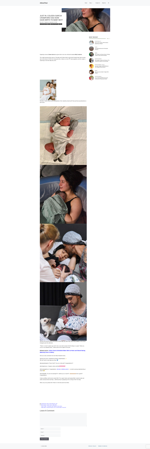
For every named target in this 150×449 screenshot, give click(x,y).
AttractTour (44, 3)
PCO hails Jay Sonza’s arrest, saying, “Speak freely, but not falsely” (102, 55)
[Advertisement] (63, 45)
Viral (56, 403)
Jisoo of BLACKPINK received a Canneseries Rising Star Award (101, 78)
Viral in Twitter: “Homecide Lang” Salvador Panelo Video (51, 406)
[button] (108, 3)
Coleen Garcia (49, 404)
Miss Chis (41, 22)
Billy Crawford (43, 404)
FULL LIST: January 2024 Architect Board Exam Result (101, 43)
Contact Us (98, 2)
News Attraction (52, 403)
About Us (104, 2)
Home (86, 2)
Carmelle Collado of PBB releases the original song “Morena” (102, 67)
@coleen (59, 369)
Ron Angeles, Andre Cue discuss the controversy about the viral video (102, 61)
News (90, 2)
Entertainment (43, 403)
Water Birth (55, 404)
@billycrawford (65, 369)
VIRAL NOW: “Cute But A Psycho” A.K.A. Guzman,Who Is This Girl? (53, 407)
